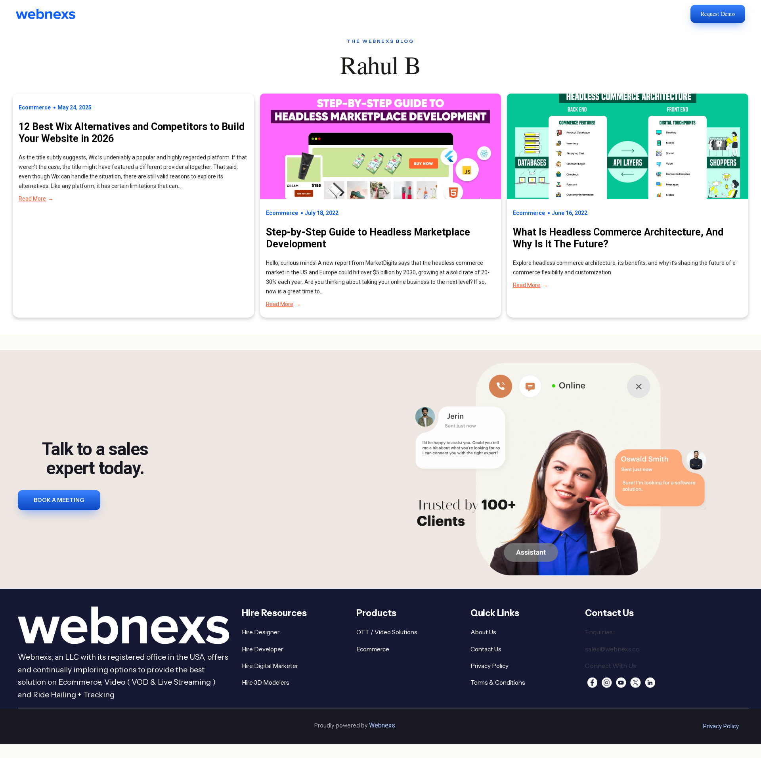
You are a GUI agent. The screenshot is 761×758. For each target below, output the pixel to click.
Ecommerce (35, 107)
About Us (483, 632)
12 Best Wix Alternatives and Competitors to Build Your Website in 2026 (132, 132)
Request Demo (718, 13)
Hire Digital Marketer (270, 666)
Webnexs (382, 725)
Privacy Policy (489, 666)
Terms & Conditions (497, 682)
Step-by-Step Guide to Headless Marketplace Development (368, 238)
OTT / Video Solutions (386, 632)
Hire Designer (260, 632)
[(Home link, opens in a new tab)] (51, 14)
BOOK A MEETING (59, 499)
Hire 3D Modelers (265, 682)
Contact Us (485, 649)
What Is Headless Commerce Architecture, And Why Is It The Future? (618, 238)
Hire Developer (262, 649)
